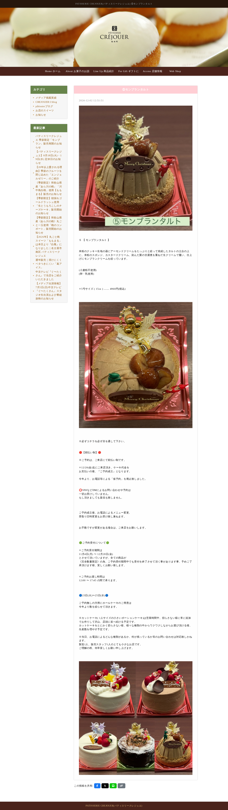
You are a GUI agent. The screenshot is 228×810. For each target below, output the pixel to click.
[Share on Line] (113, 785)
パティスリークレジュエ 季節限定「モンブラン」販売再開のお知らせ (49, 142)
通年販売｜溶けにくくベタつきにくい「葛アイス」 (49, 264)
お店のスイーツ (45, 110)
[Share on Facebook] (97, 785)
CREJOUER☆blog (46, 102)
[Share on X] (105, 785)
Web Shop (175, 71)
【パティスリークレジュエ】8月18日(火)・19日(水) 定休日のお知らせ (49, 157)
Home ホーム (53, 71)
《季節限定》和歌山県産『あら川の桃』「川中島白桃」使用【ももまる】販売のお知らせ (49, 188)
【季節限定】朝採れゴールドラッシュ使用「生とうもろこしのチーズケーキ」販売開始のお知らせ (49, 206)
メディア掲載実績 (46, 97)
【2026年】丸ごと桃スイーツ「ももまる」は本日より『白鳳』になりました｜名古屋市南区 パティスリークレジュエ (49, 246)
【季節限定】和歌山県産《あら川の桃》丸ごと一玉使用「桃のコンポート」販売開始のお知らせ (49, 225)
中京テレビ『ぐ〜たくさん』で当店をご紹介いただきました (49, 275)
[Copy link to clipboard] (121, 785)
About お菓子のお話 (77, 71)
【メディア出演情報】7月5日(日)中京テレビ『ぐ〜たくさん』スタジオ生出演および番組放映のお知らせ (49, 291)
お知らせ (41, 114)
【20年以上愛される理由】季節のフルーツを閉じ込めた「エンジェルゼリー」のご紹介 (49, 173)
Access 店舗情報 (152, 71)
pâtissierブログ (44, 106)
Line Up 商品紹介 (103, 71)
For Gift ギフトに (128, 71)
